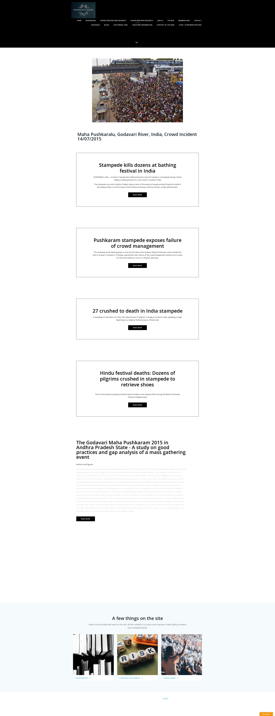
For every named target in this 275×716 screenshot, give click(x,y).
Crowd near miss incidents (142, 20)
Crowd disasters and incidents (113, 20)
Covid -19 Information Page (190, 25)
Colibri (165, 698)
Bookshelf (95, 25)
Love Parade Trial (120, 25)
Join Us (160, 20)
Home (79, 20)
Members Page (184, 20)
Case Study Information (142, 25)
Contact (198, 20)
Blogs (106, 25)
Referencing (91, 20)
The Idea (170, 20)
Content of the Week (165, 25)
